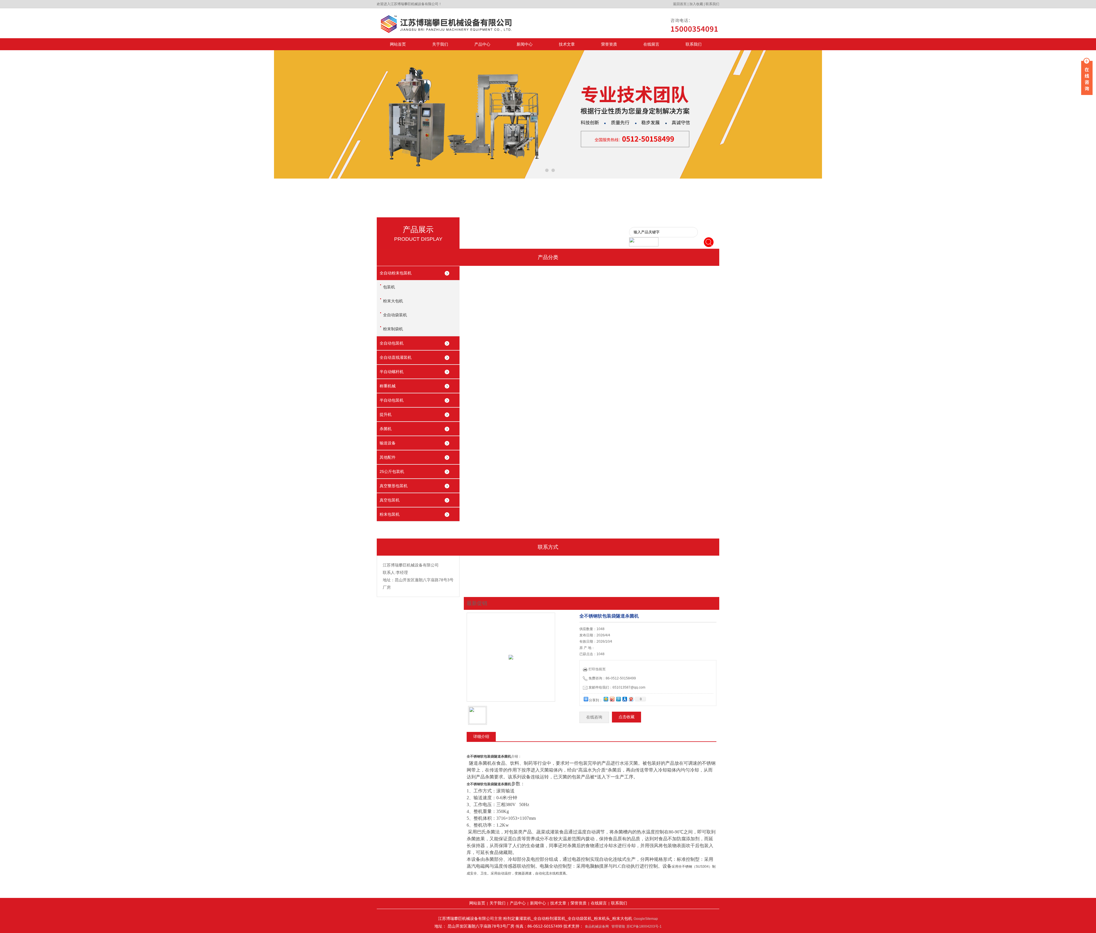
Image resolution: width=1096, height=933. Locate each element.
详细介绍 (481, 736)
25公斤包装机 (392, 471)
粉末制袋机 (393, 329)
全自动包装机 (392, 343)
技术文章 (567, 44)
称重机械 (388, 386)
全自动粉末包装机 (396, 273)
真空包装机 (390, 500)
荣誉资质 (609, 44)
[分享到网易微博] (631, 699)
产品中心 (482, 44)
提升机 (386, 414)
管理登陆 (618, 926)
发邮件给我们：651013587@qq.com (617, 687)
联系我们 (712, 4)
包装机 (389, 287)
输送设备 (388, 443)
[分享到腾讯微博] (618, 699)
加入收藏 (696, 4)
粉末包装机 (390, 514)
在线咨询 (594, 717)
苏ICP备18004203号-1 (644, 926)
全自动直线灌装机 (396, 357)
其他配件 (388, 457)
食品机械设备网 (597, 926)
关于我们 (440, 44)
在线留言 (651, 44)
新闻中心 (525, 44)
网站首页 (398, 44)
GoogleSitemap (646, 919)
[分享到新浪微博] (612, 699)
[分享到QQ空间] (606, 699)
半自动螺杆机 (392, 371)
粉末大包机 (393, 301)
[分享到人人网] (624, 699)
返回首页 (680, 4)
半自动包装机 (392, 400)
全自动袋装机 (395, 315)
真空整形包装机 (394, 485)
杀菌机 (386, 428)
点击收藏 (626, 717)
